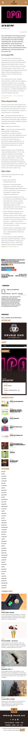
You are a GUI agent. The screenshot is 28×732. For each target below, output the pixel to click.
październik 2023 (4, 499)
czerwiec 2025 (4, 485)
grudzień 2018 (3, 578)
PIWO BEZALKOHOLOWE (9, 722)
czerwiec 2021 (3, 508)
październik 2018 (4, 583)
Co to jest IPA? (7, 380)
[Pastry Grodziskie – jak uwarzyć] (14, 630)
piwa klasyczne (9, 261)
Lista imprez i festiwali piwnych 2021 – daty (12, 390)
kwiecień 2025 (3, 490)
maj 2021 (3, 511)
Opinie (22, 722)
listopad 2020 (3, 525)
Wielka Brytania (22, 262)
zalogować (8, 317)
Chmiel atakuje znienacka (7, 612)
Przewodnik (8, 725)
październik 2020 (4, 527)
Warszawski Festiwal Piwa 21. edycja (16, 427)
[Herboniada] (4, 454)
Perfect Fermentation (14, 418)
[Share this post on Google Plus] (13, 270)
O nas (21, 725)
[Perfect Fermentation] (4, 420)
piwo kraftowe (15, 261)
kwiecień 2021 (3, 513)
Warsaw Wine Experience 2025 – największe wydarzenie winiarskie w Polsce (17, 444)
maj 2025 (3, 488)
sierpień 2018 (3, 587)
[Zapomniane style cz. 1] (14, 658)
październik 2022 (4, 506)
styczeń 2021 (3, 520)
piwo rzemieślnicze (5, 262)
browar (6, 259)
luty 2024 (3, 497)
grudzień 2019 (3, 550)
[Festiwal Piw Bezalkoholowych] (4, 403)
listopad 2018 (3, 580)
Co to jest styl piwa (6, 95)
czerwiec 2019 (3, 564)
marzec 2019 (3, 571)
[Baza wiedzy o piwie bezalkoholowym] (4, 462)
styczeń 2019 (3, 576)
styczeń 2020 (3, 548)
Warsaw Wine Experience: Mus (16, 435)
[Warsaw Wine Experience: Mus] (4, 437)
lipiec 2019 (3, 562)
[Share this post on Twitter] (8, 270)
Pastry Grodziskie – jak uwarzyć (9, 641)
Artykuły (5, 388)
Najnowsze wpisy (7, 397)
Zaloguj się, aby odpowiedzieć (13, 289)
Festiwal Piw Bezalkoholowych (16, 401)
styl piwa (14, 262)
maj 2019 (3, 566)
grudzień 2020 (4, 522)
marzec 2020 (3, 543)
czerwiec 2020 (4, 536)
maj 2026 (3, 474)
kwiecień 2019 (3, 569)
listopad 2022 (3, 504)
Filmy (18, 725)
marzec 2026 (3, 476)
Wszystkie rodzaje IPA (21, 276)
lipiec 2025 (3, 483)
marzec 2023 (3, 501)
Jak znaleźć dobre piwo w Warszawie (7, 276)
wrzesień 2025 (4, 481)
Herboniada (12, 452)
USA (17, 262)
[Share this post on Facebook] (3, 270)
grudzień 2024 (4, 494)
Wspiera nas (6, 715)
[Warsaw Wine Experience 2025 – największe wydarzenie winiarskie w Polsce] (4, 445)
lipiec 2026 (3, 471)
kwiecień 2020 (3, 541)
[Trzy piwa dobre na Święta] (14, 688)
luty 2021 (3, 518)
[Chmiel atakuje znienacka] (14, 602)
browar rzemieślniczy (13, 259)
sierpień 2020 (3, 532)
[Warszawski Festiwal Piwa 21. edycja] (4, 428)
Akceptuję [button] (22, 730)
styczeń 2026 (3, 478)
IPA (23, 259)
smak (11, 262)
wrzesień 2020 (4, 529)
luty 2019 (3, 573)
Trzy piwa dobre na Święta (8, 699)
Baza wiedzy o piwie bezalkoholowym (14, 461)
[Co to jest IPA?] (14, 365)
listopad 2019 (3, 553)
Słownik (13, 725)
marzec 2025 (3, 492)
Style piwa (10, 264)
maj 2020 (3, 539)
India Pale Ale (20, 259)
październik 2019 (4, 555)
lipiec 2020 (3, 534)
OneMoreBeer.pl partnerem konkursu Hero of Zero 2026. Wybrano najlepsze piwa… (16, 411)
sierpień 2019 (3, 559)
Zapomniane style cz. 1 (7, 669)
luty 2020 (3, 546)
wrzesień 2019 (3, 557)
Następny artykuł (23, 274)
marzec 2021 (3, 515)
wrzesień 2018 (3, 585)
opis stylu (4, 261)
